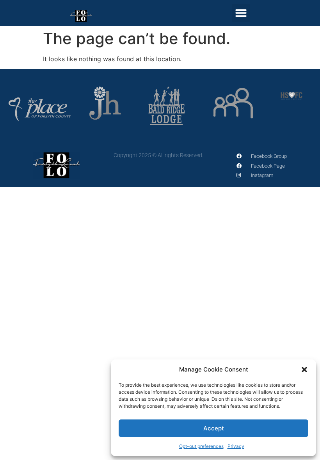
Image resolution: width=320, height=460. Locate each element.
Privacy (236, 446)
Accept (213, 428)
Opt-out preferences (201, 446)
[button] (304, 369)
